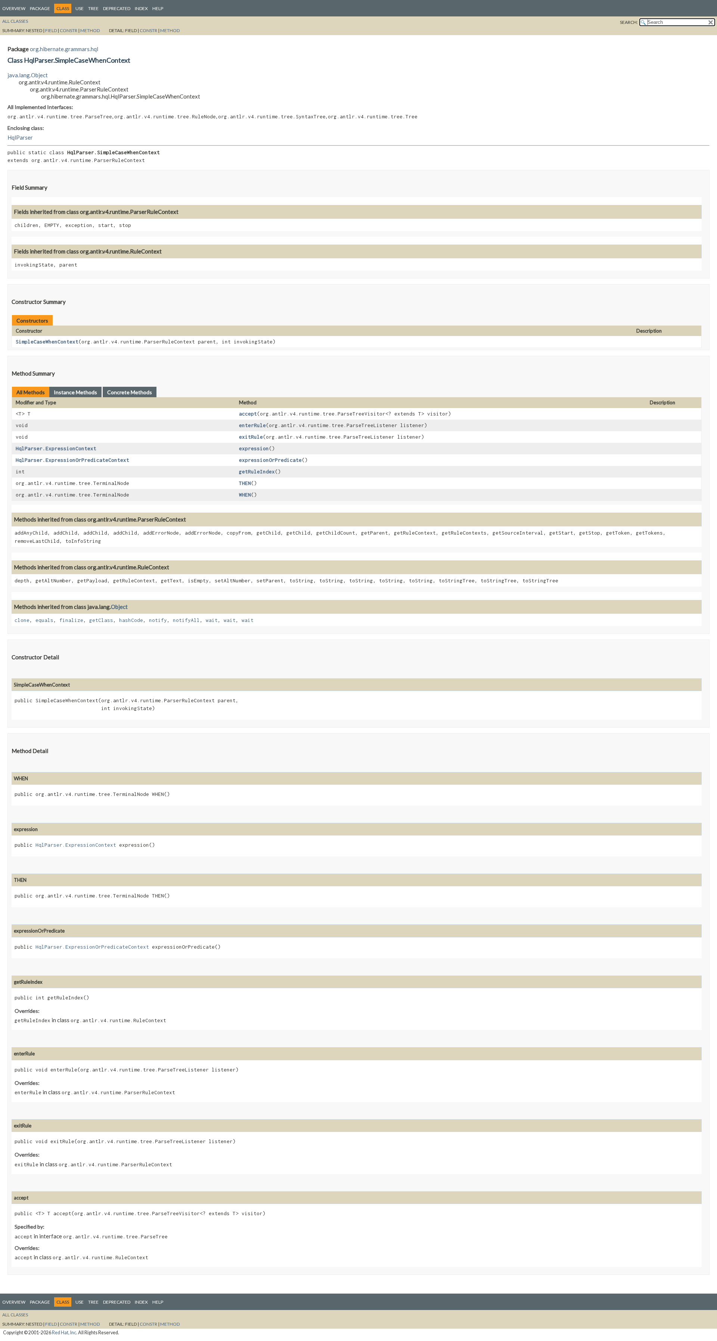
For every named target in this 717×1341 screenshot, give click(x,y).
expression (254, 448)
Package (40, 8)
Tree (93, 8)
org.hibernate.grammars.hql (64, 49)
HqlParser (20, 137)
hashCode (131, 620)
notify (158, 620)
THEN (245, 483)
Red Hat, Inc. (64, 1332)
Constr (68, 30)
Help (157, 8)
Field (51, 30)
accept (248, 414)
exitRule (251, 437)
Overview (13, 8)
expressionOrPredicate (270, 460)
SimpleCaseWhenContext (47, 342)
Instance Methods (75, 392)
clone (22, 620)
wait (212, 620)
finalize (71, 620)
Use (79, 8)
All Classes (15, 21)
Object (119, 606)
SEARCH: (629, 22)
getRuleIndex (257, 472)
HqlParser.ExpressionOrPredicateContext (72, 460)
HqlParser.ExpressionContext (56, 448)
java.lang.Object (27, 75)
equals (44, 620)
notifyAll (186, 620)
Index (141, 8)
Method (90, 30)
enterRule (252, 425)
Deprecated (116, 8)
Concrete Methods (129, 392)
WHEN (245, 495)
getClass (101, 620)
